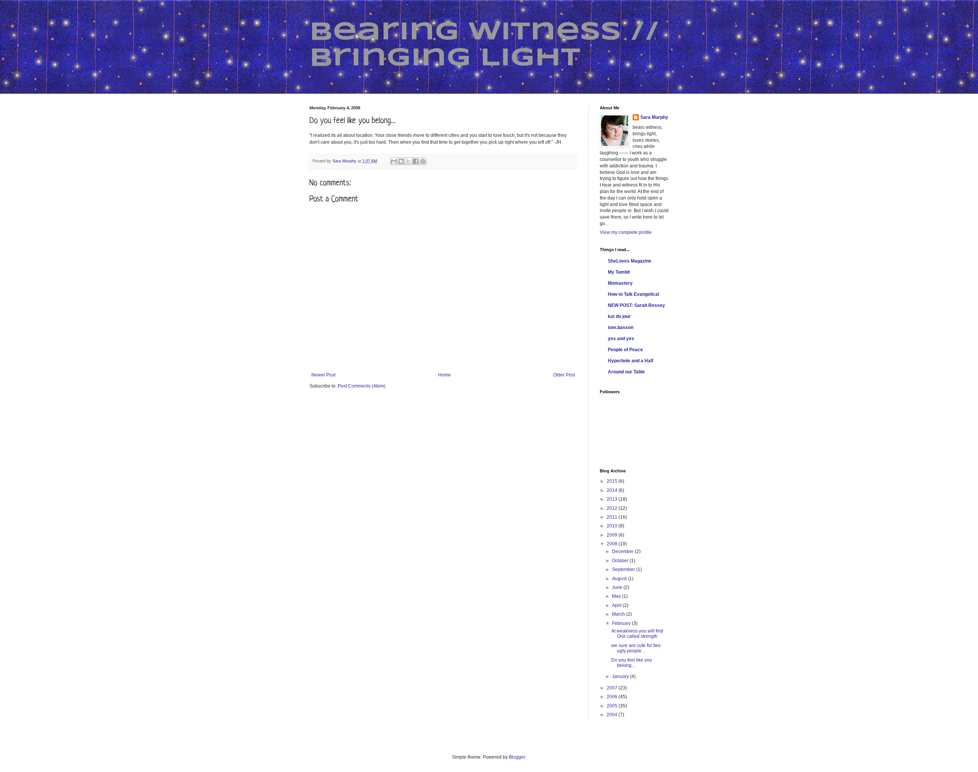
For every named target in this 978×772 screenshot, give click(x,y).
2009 (613, 535)
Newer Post (323, 375)
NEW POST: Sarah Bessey (636, 305)
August (620, 578)
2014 (613, 490)
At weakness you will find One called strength (637, 633)
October (621, 560)
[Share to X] (408, 161)
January (621, 676)
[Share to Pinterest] (423, 161)
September (624, 569)
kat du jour (619, 316)
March (619, 614)
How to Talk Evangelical (633, 294)
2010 (613, 526)
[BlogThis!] (401, 161)
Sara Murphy (654, 117)
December (623, 551)
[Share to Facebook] (415, 161)
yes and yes (621, 338)
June (617, 587)
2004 (613, 714)
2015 (613, 481)
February (622, 623)
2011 (613, 517)
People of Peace (625, 349)
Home (444, 375)
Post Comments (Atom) (361, 386)
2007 (613, 688)
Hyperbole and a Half (630, 360)
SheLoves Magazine (629, 261)
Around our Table (626, 372)
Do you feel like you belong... (631, 662)
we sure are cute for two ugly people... (636, 648)
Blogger (517, 757)
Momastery (620, 283)
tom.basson (620, 327)
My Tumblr (619, 272)
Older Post (564, 375)
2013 (613, 499)
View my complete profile (626, 232)
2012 (613, 508)
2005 (613, 706)
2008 (613, 544)
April (617, 605)
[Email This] (394, 161)
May (617, 596)
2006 (613, 696)
